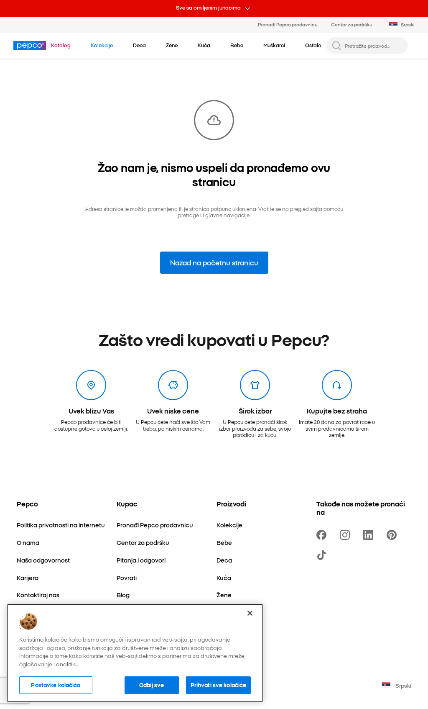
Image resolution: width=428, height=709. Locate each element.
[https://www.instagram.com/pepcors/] (346, 535)
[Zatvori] (250, 613)
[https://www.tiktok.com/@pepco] (323, 555)
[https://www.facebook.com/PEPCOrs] (323, 535)
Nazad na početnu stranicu (214, 262)
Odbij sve (151, 684)
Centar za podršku (351, 24)
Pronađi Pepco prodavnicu (288, 24)
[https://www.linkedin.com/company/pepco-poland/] (370, 535)
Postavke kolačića (55, 684)
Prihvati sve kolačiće (219, 684)
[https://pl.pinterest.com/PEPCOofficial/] (393, 535)
